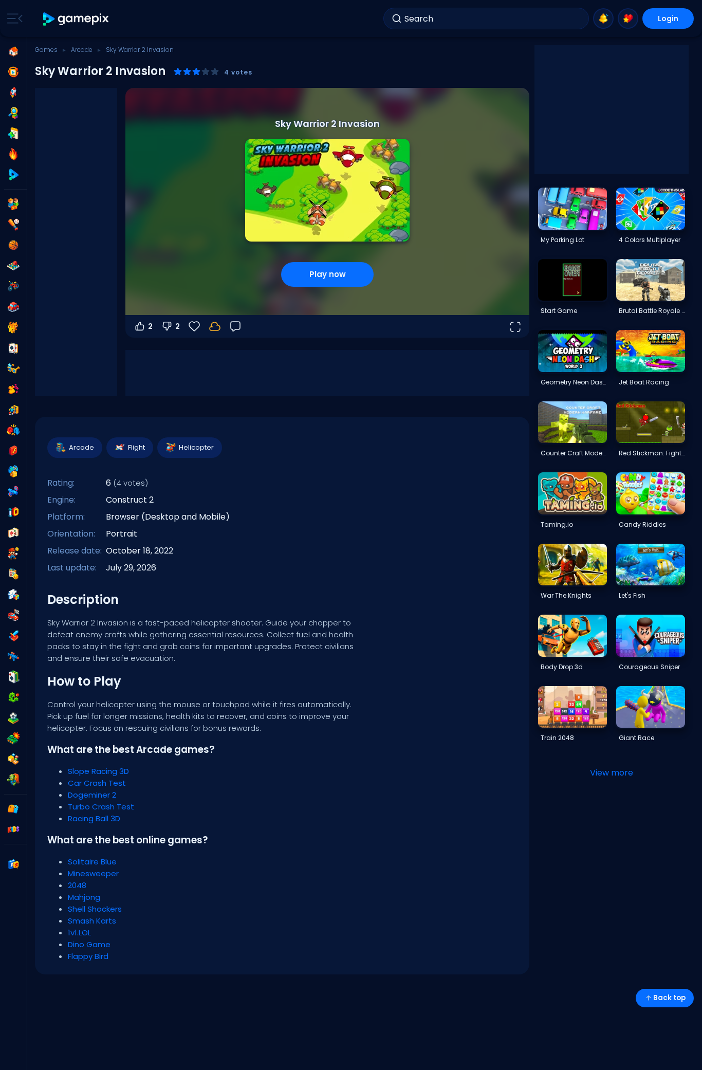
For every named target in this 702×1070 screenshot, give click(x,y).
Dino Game (89, 944)
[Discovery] (13, 113)
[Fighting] (13, 430)
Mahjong (84, 897)
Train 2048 (557, 737)
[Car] (13, 307)
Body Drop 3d (562, 666)
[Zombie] (13, 779)
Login (668, 18)
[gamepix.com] (76, 19)
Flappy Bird (88, 956)
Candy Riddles (642, 524)
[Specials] (13, 174)
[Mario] (13, 553)
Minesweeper (93, 873)
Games (46, 49)
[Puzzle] (13, 594)
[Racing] (13, 615)
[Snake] (13, 697)
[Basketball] (13, 245)
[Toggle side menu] (13, 18)
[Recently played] (13, 72)
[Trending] (13, 154)
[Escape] (13, 409)
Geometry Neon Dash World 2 (573, 382)
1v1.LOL (79, 932)
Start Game (559, 310)
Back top (669, 998)
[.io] (13, 512)
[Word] (13, 759)
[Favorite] (628, 18)
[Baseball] (13, 224)
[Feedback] (235, 326)
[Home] (13, 51)
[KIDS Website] (13, 829)
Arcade (82, 49)
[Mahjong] (13, 533)
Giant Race (636, 737)
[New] (13, 133)
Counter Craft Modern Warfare (573, 453)
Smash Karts (92, 920)
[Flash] (13, 450)
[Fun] (13, 471)
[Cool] (13, 368)
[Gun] (13, 492)
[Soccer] (13, 718)
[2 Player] (13, 204)
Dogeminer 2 (92, 794)
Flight (136, 447)
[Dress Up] (13, 389)
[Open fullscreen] (515, 326)
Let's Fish (632, 595)
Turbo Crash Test (101, 806)
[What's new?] (603, 18)
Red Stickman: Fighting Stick (652, 453)
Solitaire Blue (92, 861)
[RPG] (13, 635)
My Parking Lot (562, 239)
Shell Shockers (95, 908)
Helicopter (196, 447)
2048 (77, 885)
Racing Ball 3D (94, 818)
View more (611, 773)
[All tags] (13, 809)
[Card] (13, 348)
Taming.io (557, 524)
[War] (13, 738)
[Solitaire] (13, 677)
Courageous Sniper (649, 666)
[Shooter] (13, 656)
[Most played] (13, 92)
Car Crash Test (97, 783)
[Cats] (13, 327)
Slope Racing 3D (98, 771)
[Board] (13, 265)
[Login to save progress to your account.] (215, 326)
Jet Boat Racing (644, 382)
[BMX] (13, 286)
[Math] (13, 574)
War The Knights (566, 595)
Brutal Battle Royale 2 (652, 310)
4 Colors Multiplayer (649, 239)
